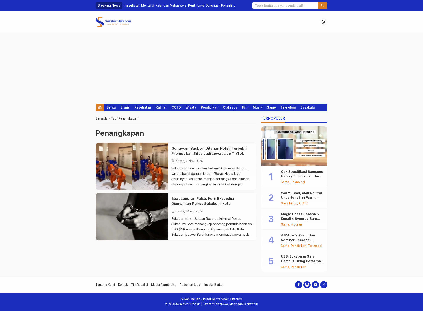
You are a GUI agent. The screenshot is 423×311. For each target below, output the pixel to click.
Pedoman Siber (190, 284)
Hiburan (296, 224)
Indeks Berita (213, 284)
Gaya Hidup (289, 203)
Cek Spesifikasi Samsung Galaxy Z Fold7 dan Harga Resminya (302, 176)
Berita (111, 107)
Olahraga (230, 107)
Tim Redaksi (139, 284)
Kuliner (161, 107)
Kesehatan (142, 107)
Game (271, 107)
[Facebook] (298, 284)
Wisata (191, 107)
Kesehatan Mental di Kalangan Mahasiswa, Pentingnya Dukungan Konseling (180, 5)
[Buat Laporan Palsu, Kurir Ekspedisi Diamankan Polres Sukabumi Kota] (132, 216)
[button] (322, 5)
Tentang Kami (105, 284)
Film (245, 107)
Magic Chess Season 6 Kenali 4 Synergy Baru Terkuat (300, 218)
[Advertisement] (211, 66)
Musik (257, 107)
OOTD (176, 107)
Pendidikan (209, 107)
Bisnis (125, 107)
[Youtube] (315, 284)
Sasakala (308, 107)
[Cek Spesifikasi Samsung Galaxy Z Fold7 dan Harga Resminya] (294, 146)
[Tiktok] (323, 284)
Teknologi (288, 107)
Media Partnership (163, 284)
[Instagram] (307, 284)
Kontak (123, 284)
